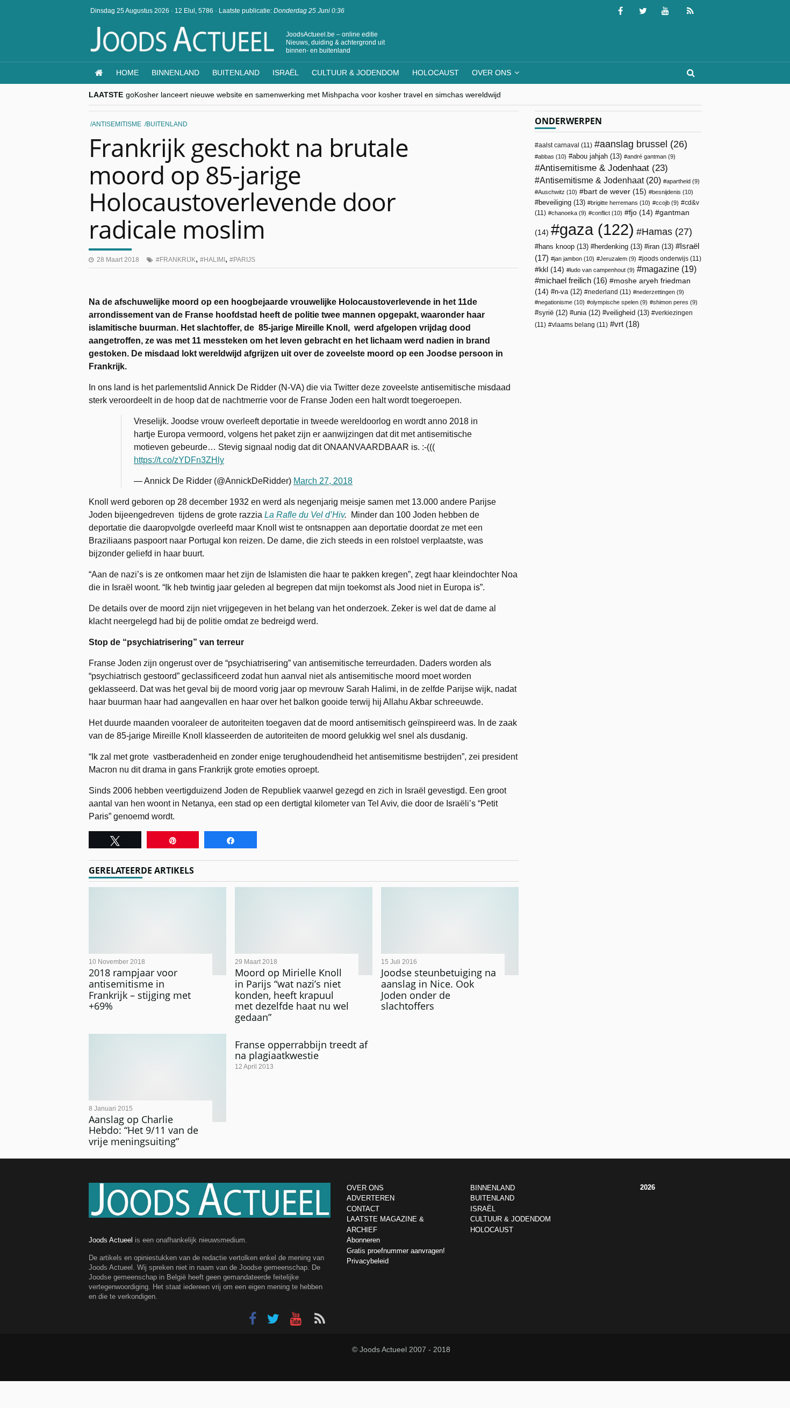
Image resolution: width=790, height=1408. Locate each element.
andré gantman (651, 156)
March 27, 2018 (323, 480)
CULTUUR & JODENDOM (510, 1219)
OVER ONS (365, 1188)
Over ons (491, 72)
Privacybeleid (368, 1261)
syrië (553, 313)
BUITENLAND (492, 1198)
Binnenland (175, 72)
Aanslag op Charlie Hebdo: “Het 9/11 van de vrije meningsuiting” (143, 1130)
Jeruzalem (618, 258)
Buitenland (236, 72)
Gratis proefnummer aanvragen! (396, 1251)
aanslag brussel (643, 144)
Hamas (667, 231)
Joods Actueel (111, 1240)
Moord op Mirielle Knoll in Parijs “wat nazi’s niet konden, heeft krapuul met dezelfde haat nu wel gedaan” (292, 995)
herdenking (618, 246)
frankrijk (178, 259)
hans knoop (563, 246)
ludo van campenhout (602, 270)
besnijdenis (672, 192)
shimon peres (675, 302)
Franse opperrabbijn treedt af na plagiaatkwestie (301, 1050)
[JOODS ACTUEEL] (99, 72)
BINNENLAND (492, 1188)
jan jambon (574, 258)
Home (127, 72)
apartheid (683, 181)
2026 (647, 1187)
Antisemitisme (116, 124)
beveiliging (561, 202)
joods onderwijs (671, 258)
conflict (607, 213)
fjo (641, 213)
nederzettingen (660, 292)
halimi (214, 259)
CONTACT (363, 1209)
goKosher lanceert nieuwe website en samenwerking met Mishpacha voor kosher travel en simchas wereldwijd (313, 94)
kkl (551, 270)
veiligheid (627, 313)
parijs (244, 259)
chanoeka (568, 213)
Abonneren (363, 1240)
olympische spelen (619, 302)
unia (586, 313)
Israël (285, 72)
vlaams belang (580, 324)
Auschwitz (557, 192)
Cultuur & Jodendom (355, 72)
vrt (627, 323)
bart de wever (615, 191)
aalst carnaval (565, 145)
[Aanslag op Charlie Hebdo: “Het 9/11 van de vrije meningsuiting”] (157, 1078)
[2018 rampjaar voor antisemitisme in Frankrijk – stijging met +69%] (157, 931)
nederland (609, 292)
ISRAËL (482, 1209)
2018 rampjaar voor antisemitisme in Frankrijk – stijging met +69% (140, 989)
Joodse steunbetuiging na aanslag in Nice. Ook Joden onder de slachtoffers (438, 989)
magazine (669, 269)
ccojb (667, 202)
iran (660, 246)
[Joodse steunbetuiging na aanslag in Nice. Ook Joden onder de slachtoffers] (450, 931)
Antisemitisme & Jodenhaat (604, 167)
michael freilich (573, 280)
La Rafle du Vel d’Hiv (304, 514)
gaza (596, 229)
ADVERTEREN (370, 1198)
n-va (568, 292)
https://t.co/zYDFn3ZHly (179, 459)
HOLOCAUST (491, 1230)
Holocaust (435, 72)
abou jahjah (597, 156)
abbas (552, 156)
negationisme (561, 302)
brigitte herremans (620, 202)
